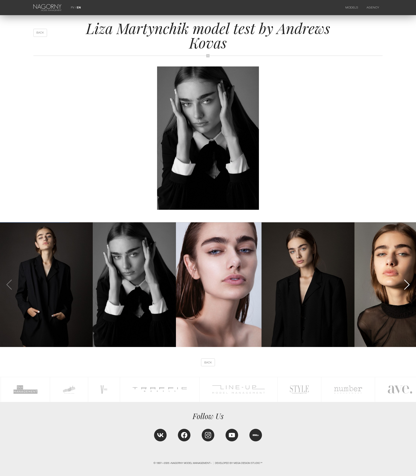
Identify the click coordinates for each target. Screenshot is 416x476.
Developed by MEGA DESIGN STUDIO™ (238, 463)
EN (79, 7)
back (40, 32)
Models (351, 7)
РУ (72, 7)
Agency (373, 7)
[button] (406, 284)
